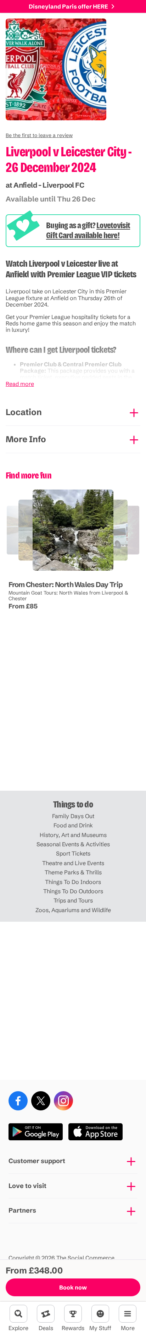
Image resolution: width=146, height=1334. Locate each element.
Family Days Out (73, 816)
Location (24, 412)
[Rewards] (73, 1314)
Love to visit (27, 1186)
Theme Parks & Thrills (73, 872)
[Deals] (46, 1314)
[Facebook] (18, 1100)
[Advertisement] (73, 711)
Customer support (37, 1161)
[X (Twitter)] (40, 1100)
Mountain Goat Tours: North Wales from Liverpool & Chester (68, 595)
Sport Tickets (73, 853)
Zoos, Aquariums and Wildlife (73, 910)
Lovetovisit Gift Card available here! (88, 230)
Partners (22, 1210)
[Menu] (127, 1314)
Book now (73, 1287)
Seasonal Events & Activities (73, 844)
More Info (26, 439)
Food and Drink (73, 825)
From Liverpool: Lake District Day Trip (94, 570)
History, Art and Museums (73, 835)
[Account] (100, 1314)
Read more (20, 384)
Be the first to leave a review (39, 135)
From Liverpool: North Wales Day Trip (45, 570)
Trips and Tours (73, 900)
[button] (39, 135)
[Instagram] (63, 1100)
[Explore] (18, 1314)
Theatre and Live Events (73, 863)
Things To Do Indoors (73, 882)
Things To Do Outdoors (73, 891)
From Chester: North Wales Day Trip (66, 584)
